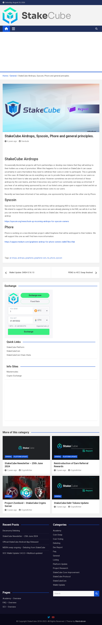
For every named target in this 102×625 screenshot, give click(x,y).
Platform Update (20, 457)
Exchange (28, 331)
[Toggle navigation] (13, 29)
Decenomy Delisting (11, 530)
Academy (57, 530)
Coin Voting (58, 539)
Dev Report (58, 547)
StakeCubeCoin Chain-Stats (19, 355)
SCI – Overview (9, 607)
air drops (13, 258)
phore (52, 258)
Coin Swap (57, 535)
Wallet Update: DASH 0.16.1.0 (21, 272)
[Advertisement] (51, 51)
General (8, 457)
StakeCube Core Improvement (66, 572)
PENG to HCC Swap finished (80, 272)
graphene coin (40, 258)
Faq (54, 551)
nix (48, 258)
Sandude (25, 141)
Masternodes (12, 372)
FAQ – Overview (9, 602)
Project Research (60, 568)
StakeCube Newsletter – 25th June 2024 (20, 536)
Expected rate (42, 326)
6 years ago (12, 141)
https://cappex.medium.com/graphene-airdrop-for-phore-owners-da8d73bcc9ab (40, 242)
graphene (29, 258)
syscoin (59, 258)
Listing (56, 560)
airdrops (21, 258)
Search (96, 593)
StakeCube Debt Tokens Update (71, 503)
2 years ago (12, 470)
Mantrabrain (80, 621)
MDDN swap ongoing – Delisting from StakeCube (24, 547)
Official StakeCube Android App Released (20, 542)
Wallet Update (59, 585)
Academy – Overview (12, 598)
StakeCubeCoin (13, 351)
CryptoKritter (26, 470)
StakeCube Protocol (62, 576)
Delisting (56, 543)
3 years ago (61, 470)
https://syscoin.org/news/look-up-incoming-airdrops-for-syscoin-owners (37, 221)
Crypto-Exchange (14, 376)
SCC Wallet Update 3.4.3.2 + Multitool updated (22, 553)
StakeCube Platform (15, 347)
